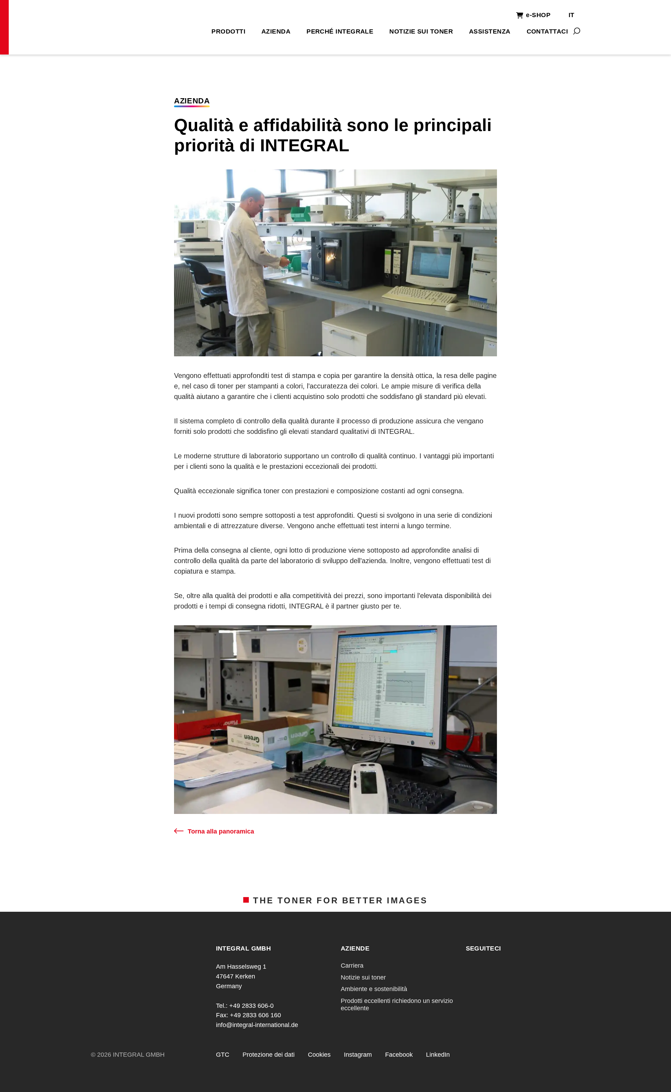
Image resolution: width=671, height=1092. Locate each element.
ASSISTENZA (490, 31)
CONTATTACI (547, 31)
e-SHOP (538, 15)
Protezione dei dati (269, 1054)
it (571, 15)
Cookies (319, 1054)
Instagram (358, 1054)
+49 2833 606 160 (255, 1015)
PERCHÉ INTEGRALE (339, 31)
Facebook (399, 1054)
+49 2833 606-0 (251, 1005)
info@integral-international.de (257, 1024)
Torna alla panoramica (221, 831)
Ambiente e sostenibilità (374, 988)
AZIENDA (275, 31)
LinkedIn (438, 1054)
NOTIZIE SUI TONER (421, 31)
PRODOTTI (228, 31)
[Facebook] (471, 967)
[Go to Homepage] (142, 26)
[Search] (576, 31)
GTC (222, 1054)
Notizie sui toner (363, 977)
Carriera (352, 965)
